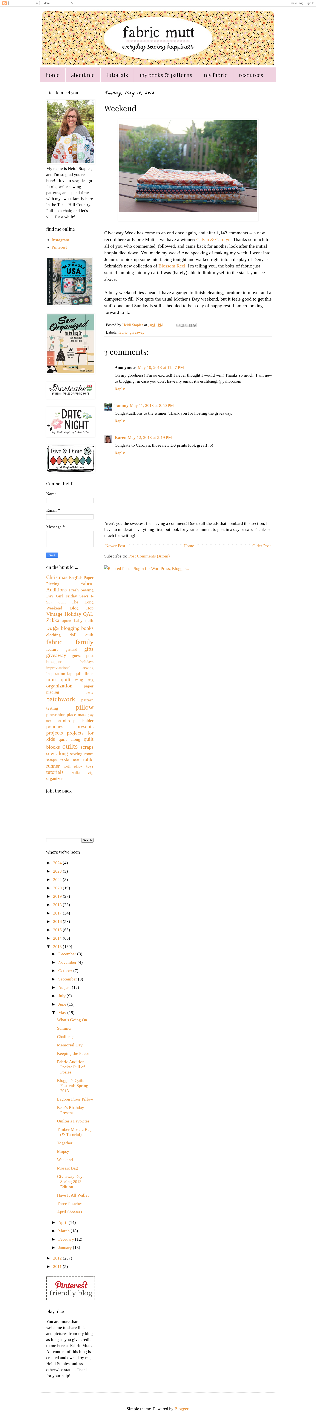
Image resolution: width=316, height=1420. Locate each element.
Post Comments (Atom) (149, 556)
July (62, 995)
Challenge (66, 1036)
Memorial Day (70, 1045)
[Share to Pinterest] (194, 325)
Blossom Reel (171, 266)
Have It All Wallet (73, 1195)
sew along (57, 753)
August (65, 987)
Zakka (52, 620)
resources (251, 75)
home (53, 75)
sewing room (82, 753)
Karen (120, 437)
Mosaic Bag (67, 1168)
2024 (58, 862)
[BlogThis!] (182, 325)
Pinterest (59, 247)
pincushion (55, 714)
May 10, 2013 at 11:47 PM (161, 367)
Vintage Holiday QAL (70, 614)
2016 (58, 921)
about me (83, 75)
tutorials (117, 75)
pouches (54, 726)
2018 (58, 904)
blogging (70, 628)
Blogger (181, 1408)
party (90, 692)
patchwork (60, 699)
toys (90, 766)
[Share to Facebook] (190, 325)
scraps (87, 747)
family (84, 642)
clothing (53, 634)
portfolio (62, 720)
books (87, 628)
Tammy (122, 405)
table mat (69, 759)
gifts (89, 649)
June (62, 1004)
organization (59, 686)
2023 (58, 871)
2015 (58, 929)
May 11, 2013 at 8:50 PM (152, 405)
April (63, 1222)
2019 (58, 896)
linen (89, 673)
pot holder (83, 720)
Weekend (65, 1159)
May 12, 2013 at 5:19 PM (150, 437)
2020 (58, 888)
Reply (120, 388)
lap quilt (75, 673)
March (64, 1230)
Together (64, 1143)
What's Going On (72, 1019)
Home (189, 545)
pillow (85, 707)
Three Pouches (70, 1203)
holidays (87, 662)
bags (52, 627)
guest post (83, 655)
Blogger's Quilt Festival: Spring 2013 (72, 1085)
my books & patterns (166, 75)
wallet (76, 772)
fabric (122, 332)
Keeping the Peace (73, 1053)
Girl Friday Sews (72, 596)
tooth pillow (73, 766)
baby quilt (84, 620)
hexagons (54, 661)
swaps (51, 759)
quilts (70, 746)
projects (54, 733)
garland (71, 649)
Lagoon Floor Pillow (75, 1099)
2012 (58, 1258)
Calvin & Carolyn (213, 239)
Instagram (60, 239)
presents (85, 726)
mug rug (84, 679)
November (68, 962)
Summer (64, 1028)
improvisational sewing (70, 668)
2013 (58, 946)
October (65, 970)
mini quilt (58, 679)
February (66, 1239)
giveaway (137, 332)
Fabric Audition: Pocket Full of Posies (71, 1066)
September (68, 979)
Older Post (261, 545)
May (62, 1012)
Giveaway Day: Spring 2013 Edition (70, 1181)
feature (52, 649)
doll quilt (82, 634)
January (65, 1247)
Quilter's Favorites (73, 1121)
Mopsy (63, 1151)
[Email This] (178, 325)
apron (66, 620)
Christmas (56, 577)
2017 (58, 913)
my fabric (215, 75)
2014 (58, 938)
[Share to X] (186, 325)
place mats (76, 714)
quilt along (69, 739)
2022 (58, 879)
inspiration (55, 673)
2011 (58, 1266)
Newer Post (115, 545)
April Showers (69, 1211)
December (67, 953)
